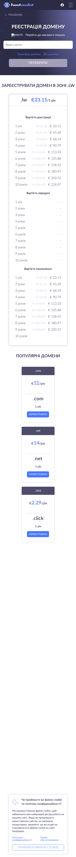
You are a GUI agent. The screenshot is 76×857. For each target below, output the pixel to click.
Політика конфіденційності (22, 838)
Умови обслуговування (49, 838)
